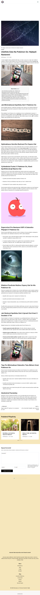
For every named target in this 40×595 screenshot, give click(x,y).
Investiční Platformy (20, 576)
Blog (20, 567)
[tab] (19, 440)
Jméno (3, 467)
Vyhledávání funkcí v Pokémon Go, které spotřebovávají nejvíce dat (15, 93)
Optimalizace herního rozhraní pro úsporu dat (10, 92)
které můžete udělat (24, 148)
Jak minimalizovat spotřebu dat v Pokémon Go (11, 90)
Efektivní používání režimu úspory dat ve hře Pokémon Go (13, 96)
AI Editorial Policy (20, 593)
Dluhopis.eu (4, 57)
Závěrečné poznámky (6, 100)
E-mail (16, 467)
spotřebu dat (35, 61)
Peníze (20, 579)
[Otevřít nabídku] (38, 2)
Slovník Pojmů (20, 583)
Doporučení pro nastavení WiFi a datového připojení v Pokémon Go (15, 94)
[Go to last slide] (3, 429)
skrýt (18, 88)
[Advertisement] (20, 11)
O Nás (20, 569)
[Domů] (1, 47)
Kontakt (20, 570)
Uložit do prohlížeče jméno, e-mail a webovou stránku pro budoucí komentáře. (33, 466)
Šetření (2, 49)
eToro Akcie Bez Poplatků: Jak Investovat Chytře (30, 408)
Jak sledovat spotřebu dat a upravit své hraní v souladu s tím (14, 97)
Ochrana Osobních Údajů (24, 587)
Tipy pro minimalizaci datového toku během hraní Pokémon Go (14, 98)
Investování (20, 577)
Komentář (4, 453)
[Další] (37, 429)
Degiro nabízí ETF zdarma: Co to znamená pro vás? (10, 408)
